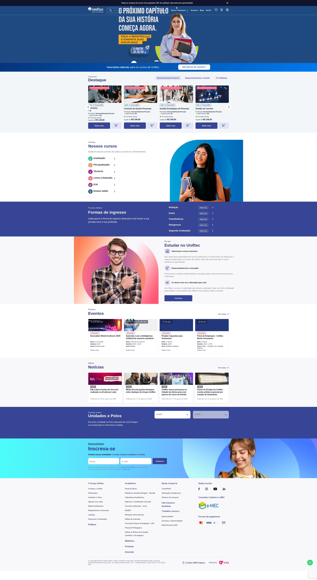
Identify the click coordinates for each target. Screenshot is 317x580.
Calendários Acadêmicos (134, 497)
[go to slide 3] (161, 60)
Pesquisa (129, 546)
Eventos (194, 10)
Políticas (92, 524)
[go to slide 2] (158, 60)
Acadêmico (130, 483)
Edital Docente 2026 (169, 525)
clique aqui (127, 469)
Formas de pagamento (209, 516)
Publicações (93, 493)
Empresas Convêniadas (97, 519)
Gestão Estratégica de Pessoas (174, 109)
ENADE (128, 510)
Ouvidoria (166, 506)
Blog (202, 10)
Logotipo (91, 515)
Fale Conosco (168, 503)
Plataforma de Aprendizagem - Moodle (140, 493)
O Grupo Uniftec (96, 483)
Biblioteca (129, 541)
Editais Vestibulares (95, 506)
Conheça (178, 298)
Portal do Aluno (131, 489)
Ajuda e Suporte (169, 483)
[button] (170, 414)
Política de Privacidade (128, 467)
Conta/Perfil (166, 489)
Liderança (93, 108)
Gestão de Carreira (204, 109)
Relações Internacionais (134, 515)
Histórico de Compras (170, 497)
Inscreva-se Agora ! (194, 67)
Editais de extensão (132, 519)
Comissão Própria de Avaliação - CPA (139, 523)
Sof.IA (208, 10)
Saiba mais (99, 126)
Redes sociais (205, 483)
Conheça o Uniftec (95, 489)
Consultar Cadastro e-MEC (211, 497)
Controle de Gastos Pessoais (137, 109)
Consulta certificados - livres (136, 506)
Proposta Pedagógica (133, 528)
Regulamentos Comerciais (98, 510)
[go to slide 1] (155, 60)
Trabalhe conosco (170, 511)
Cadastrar (160, 461)
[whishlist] (118, 89)
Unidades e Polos (95, 497)
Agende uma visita (95, 502)
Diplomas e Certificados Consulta (138, 502)
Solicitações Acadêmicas (171, 493)
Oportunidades (167, 516)
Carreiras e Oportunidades (172, 521)
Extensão (129, 552)
